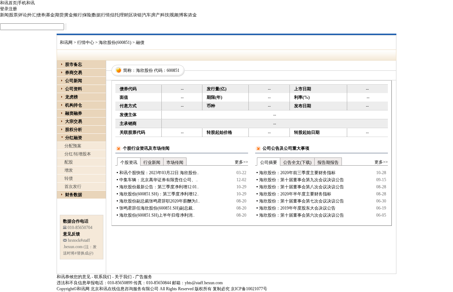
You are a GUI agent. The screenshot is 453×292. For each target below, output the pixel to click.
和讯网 (66, 42)
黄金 (68, 14)
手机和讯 (26, 2)
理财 (124, 14)
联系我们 (102, 276)
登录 (4, 8)
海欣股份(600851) (115, 42)
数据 (96, 14)
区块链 (135, 14)
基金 (50, 14)
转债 (68, 178)
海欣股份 (144, 70)
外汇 (32, 14)
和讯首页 (8, 2)
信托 (114, 14)
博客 (183, 14)
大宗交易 (73, 121)
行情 (105, 14)
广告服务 (143, 276)
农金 (192, 14)
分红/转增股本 (77, 153)
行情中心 (85, 42)
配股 (68, 162)
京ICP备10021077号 (249, 288)
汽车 (146, 14)
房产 (155, 14)
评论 (22, 14)
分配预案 (72, 145)
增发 (68, 170)
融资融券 (73, 113)
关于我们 (123, 276)
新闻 (4, 14)
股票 (13, 14)
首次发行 (72, 186)
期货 (59, 14)
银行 (78, 14)
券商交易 (73, 72)
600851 (173, 70)
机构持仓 (73, 105)
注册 (12, 8)
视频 (174, 14)
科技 (165, 14)
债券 (41, 14)
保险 (87, 14)
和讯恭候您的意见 (74, 276)
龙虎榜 (71, 97)
